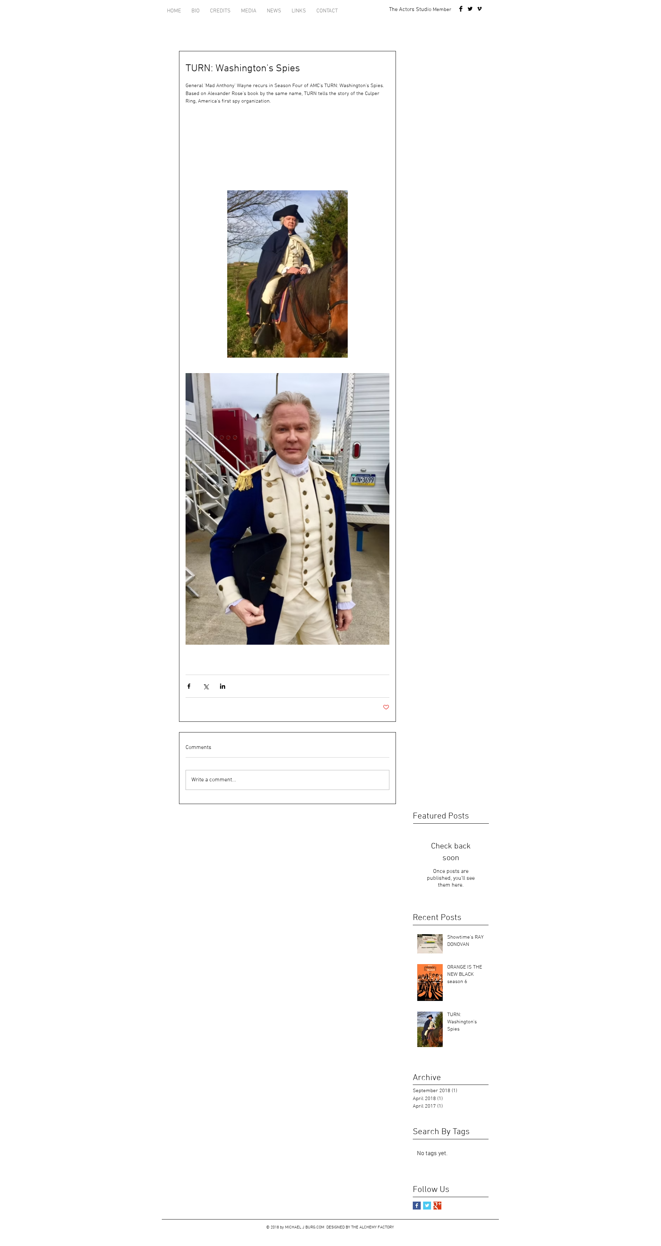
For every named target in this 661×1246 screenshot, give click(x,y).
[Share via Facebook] (189, 686)
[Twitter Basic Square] (427, 1206)
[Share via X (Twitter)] (205, 686)
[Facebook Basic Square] (417, 1206)
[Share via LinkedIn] (222, 686)
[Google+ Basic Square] (437, 1206)
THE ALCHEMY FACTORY (372, 1227)
